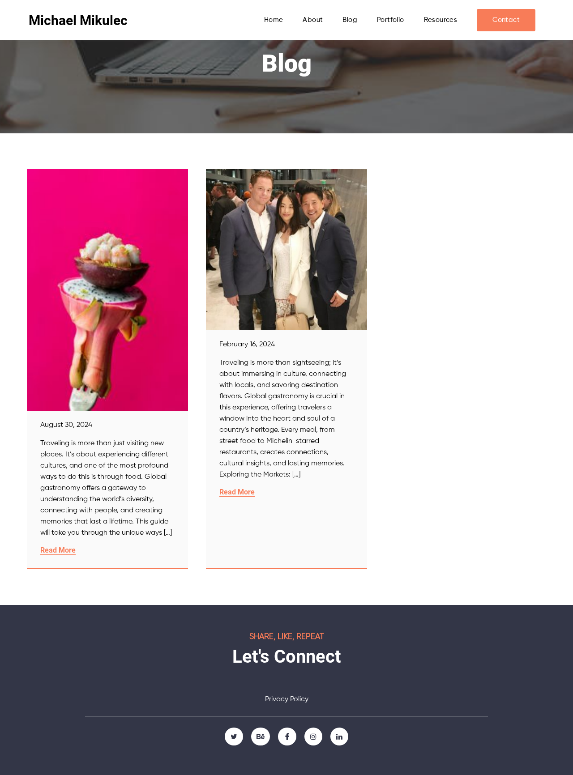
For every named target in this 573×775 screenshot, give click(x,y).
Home (273, 20)
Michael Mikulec (78, 20)
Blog (349, 20)
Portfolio (390, 20)
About (313, 20)
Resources (441, 20)
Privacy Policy (286, 699)
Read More (58, 550)
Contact (506, 20)
